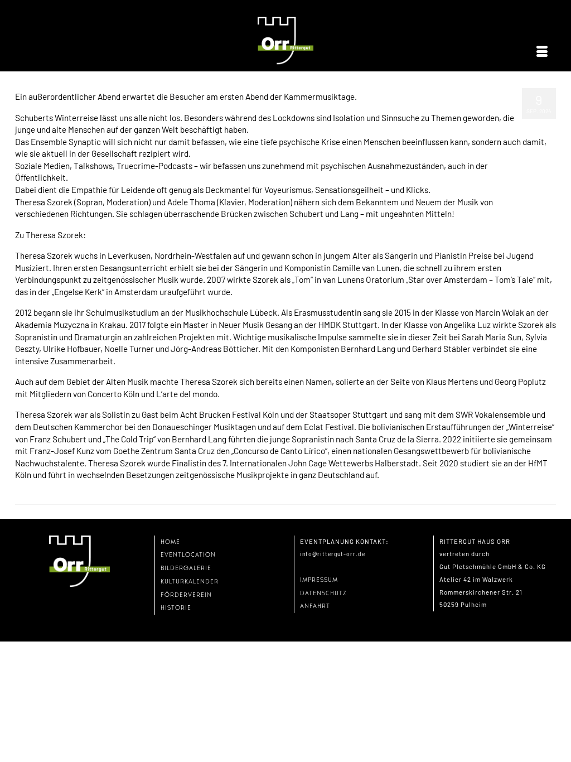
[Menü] (542, 52)
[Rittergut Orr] (285, 41)
